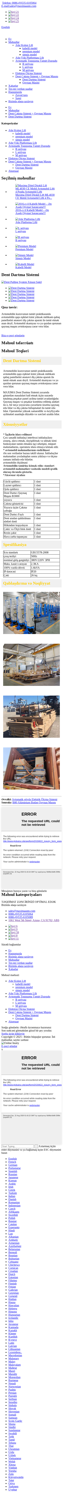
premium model (31, 51)
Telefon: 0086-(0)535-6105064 (19, 2)
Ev (10, 38)
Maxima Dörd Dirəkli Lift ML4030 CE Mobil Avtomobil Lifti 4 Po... (35, 196)
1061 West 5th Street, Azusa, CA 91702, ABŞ (33, 920)
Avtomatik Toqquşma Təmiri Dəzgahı (36, 60)
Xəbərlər (13, 85)
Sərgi (18, 98)
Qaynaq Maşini (30, 82)
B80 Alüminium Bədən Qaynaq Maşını (34, 802)
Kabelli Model (23, 267)
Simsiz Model (23, 258)
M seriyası (28, 70)
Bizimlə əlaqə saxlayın (20, 101)
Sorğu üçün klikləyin (12, 1033)
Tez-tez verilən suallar (20, 88)
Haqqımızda (15, 92)
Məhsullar (13, 42)
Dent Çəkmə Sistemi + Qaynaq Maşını (36, 76)
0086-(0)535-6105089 (20, 917)
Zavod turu (21, 95)
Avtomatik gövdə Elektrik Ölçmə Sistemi (34, 799)
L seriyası (27, 67)
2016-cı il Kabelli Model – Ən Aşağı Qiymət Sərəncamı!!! (32, 212)
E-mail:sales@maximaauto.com (18, 6)
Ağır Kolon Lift (24, 45)
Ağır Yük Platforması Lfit (29, 57)
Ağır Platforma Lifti (26, 222)
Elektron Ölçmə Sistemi (28, 73)
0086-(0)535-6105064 (20, 914)
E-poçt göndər (9, 1046)
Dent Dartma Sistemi (34, 79)
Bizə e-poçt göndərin (12, 335)
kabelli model (29, 48)
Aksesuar (13, 170)
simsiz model (29, 54)
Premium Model (24, 249)
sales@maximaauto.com (21, 910)
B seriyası (27, 63)
